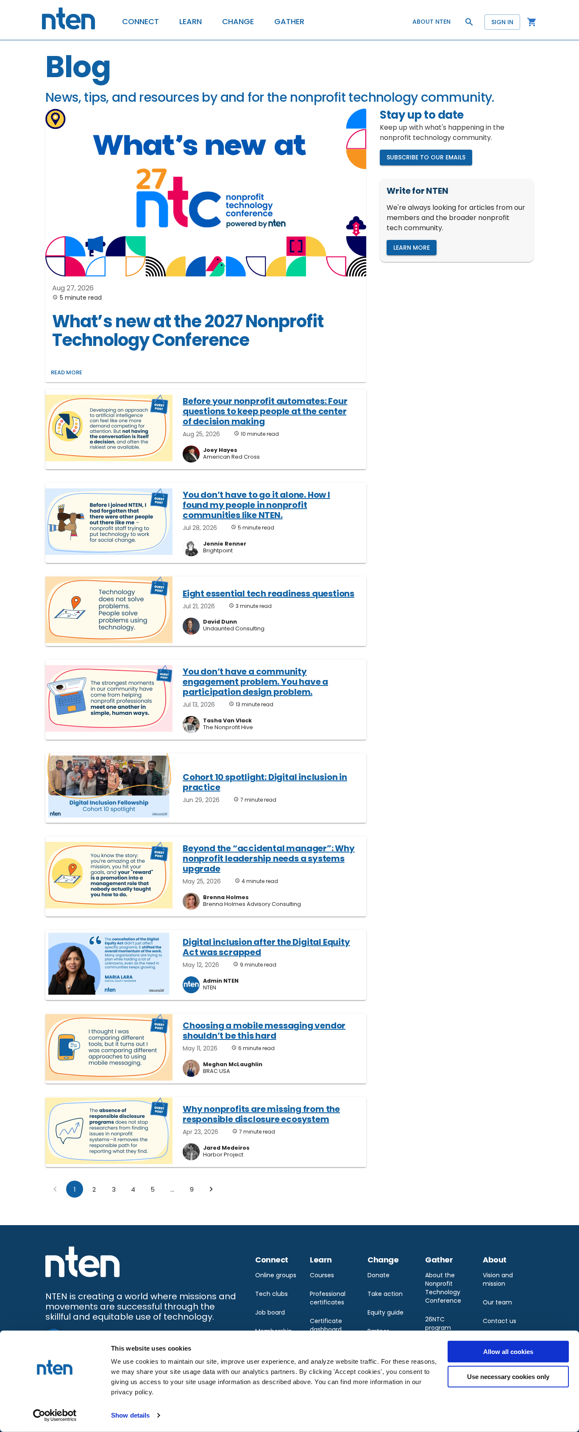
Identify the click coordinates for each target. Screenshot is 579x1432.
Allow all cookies (508, 1351)
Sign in (502, 22)
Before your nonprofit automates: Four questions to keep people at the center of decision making (265, 411)
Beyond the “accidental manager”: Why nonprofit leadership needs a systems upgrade (269, 858)
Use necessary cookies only (508, 1376)
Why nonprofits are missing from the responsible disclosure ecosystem (261, 1114)
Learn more (411, 247)
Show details (130, 1415)
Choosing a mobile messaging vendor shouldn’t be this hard (264, 1031)
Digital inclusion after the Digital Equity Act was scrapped (266, 947)
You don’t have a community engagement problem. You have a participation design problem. (255, 682)
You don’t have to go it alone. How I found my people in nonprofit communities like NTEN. (256, 505)
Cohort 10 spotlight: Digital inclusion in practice (265, 782)
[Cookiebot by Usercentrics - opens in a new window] (55, 1415)
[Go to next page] (211, 1189)
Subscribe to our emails (426, 157)
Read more (66, 372)
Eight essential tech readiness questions (268, 593)
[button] (140, 21)
